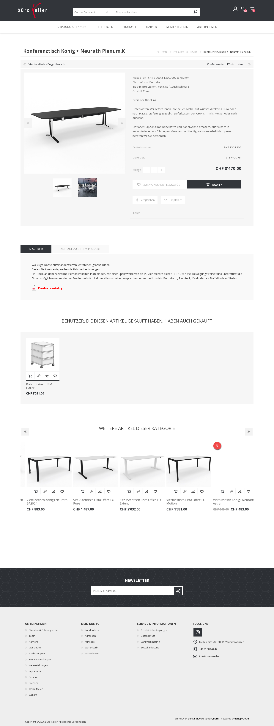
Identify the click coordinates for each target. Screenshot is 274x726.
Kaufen (30, 376)
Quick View (39, 491)
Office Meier (36, 689)
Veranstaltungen (38, 665)
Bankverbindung (150, 641)
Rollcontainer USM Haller (39, 386)
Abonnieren (178, 591)
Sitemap (33, 677)
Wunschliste (92, 653)
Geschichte (35, 647)
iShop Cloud (242, 718)
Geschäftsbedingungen (154, 630)
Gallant (33, 694)
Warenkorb (252, 9)
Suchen (195, 12)
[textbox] (150, 12)
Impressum (35, 671)
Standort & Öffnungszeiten (44, 630)
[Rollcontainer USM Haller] (42, 354)
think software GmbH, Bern (203, 718)
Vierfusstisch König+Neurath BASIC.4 (41, 501)
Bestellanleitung (150, 647)
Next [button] (249, 432)
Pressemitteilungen (40, 659)
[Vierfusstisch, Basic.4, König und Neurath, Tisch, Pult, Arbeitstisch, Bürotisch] (43, 464)
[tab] (36, 249)
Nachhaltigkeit (37, 653)
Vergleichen (148, 200)
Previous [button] (25, 432)
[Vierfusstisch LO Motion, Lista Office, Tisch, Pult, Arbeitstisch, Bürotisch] (183, 464)
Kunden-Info (92, 630)
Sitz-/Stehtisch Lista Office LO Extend (135, 501)
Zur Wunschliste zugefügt (55, 376)
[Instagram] (197, 632)
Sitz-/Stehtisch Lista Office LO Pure (88, 501)
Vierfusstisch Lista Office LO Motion (180, 501)
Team (32, 635)
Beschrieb (36, 249)
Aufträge (90, 641)
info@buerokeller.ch (210, 656)
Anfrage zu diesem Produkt (81, 249)
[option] (44, 478)
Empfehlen (176, 200)
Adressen (90, 635)
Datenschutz (148, 635)
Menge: (137, 170)
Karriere (33, 641)
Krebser (33, 683)
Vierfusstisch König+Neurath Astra (228, 501)
